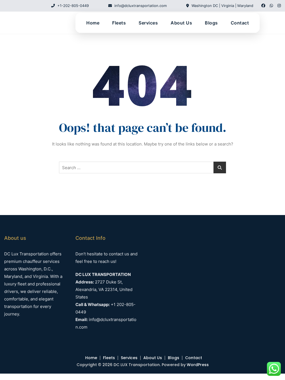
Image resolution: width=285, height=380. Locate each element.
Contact (240, 23)
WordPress (198, 364)
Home (92, 23)
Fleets (119, 23)
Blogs (211, 23)
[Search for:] (142, 167)
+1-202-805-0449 (72, 5)
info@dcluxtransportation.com (140, 5)
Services (148, 23)
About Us (181, 23)
